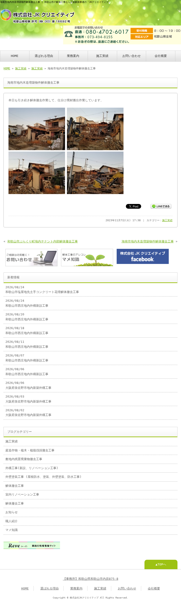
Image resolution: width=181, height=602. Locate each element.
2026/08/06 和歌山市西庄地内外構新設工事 (26, 371)
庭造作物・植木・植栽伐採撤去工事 (29, 450)
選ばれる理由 (44, 56)
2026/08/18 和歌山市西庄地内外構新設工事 (26, 330)
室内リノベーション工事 (22, 494)
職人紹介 (11, 521)
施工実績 (102, 56)
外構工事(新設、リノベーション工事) (31, 468)
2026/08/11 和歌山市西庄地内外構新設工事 (26, 344)
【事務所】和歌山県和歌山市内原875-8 (90, 579)
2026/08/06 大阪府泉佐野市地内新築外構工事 (28, 385)
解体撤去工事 (14, 486)
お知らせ (11, 512)
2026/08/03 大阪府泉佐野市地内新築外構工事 (28, 399)
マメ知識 (11, 530)
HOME (14, 56)
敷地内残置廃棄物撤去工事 (23, 459)
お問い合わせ (131, 56)
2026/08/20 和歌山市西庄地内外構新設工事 (26, 317)
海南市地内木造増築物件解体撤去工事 (148, 241)
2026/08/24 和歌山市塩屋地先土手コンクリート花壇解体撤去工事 (42, 289)
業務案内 (73, 56)
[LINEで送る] (161, 206)
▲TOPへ (161, 564)
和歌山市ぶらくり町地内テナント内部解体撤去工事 (42, 241)
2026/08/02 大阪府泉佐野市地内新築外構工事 (28, 412)
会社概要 (161, 56)
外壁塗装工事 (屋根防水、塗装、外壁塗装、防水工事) (43, 477)
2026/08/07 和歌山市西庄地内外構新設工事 (26, 358)
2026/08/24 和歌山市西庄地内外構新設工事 (26, 303)
